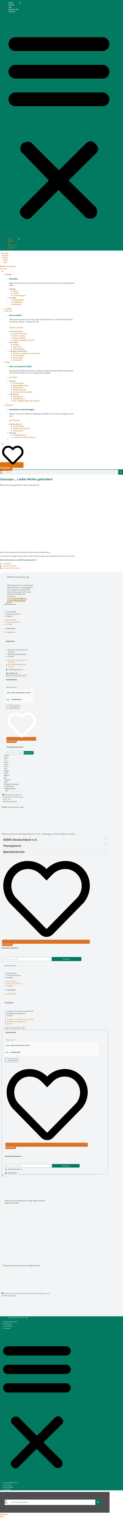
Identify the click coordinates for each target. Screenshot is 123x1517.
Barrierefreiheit (8, 1326)
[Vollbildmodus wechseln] (3, 1514)
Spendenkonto (14, 852)
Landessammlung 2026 (21, 428)
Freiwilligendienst (19, 435)
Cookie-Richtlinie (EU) (10, 1321)
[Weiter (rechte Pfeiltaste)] (3, 1516)
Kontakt (11, 11)
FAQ (9, 7)
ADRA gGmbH (10, 628)
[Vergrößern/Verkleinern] (1, 1514)
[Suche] (120, 472)
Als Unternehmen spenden (23, 392)
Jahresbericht (18, 358)
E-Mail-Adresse (12, 749)
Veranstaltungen (19, 296)
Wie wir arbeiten (19, 336)
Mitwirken (9, 405)
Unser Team (17, 347)
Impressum (7, 1328)
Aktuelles (8, 274)
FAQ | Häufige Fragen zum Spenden (26, 401)
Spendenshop (18, 388)
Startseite (71, 556)
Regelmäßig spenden (20, 385)
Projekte (8, 309)
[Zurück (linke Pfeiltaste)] (1, 1516)
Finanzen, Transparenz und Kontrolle (26, 353)
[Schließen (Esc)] (7, 1514)
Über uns (8, 311)
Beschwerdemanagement (17, 654)
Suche (10, 3)
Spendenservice (19, 399)
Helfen (7, 362)
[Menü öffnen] (2, 271)
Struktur (16, 345)
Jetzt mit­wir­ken (15, 420)
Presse (11, 5)
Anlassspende (18, 431)
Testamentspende (19, 390)
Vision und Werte (19, 338)
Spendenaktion (18, 426)
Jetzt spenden (11, 612)
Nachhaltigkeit (18, 300)
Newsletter (13, 9)
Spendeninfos (18, 396)
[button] (59, 125)
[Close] (2, 443)
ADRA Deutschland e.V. (20, 839)
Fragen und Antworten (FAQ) (23, 340)
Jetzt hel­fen (13, 377)
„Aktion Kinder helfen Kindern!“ (24, 437)
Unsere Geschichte (16, 328)
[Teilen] (5, 1514)
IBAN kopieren (14, 707)
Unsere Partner (18, 355)
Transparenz (12, 845)
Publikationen (18, 302)
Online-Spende (18, 383)
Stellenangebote (19, 349)
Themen (16, 293)
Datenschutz (17, 360)
